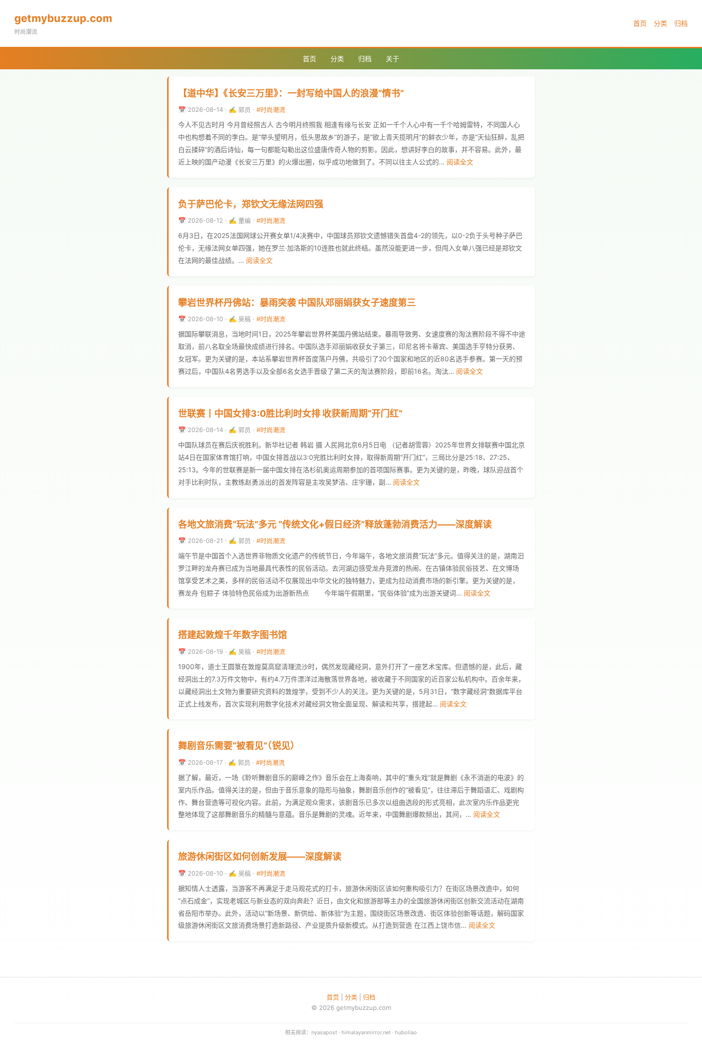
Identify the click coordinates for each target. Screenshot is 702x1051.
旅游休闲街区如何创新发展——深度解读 (259, 856)
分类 (660, 23)
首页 (640, 23)
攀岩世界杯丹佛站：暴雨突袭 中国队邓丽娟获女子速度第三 (297, 302)
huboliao (406, 1032)
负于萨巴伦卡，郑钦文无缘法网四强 (250, 204)
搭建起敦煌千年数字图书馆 (232, 634)
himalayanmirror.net (366, 1032)
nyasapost (324, 1032)
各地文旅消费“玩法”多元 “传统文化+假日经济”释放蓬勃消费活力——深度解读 (335, 524)
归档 (681, 23)
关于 (392, 58)
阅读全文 (460, 162)
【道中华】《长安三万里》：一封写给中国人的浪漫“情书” (291, 93)
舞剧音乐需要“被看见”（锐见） (238, 745)
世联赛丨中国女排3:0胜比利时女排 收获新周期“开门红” (290, 413)
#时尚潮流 (270, 109)
